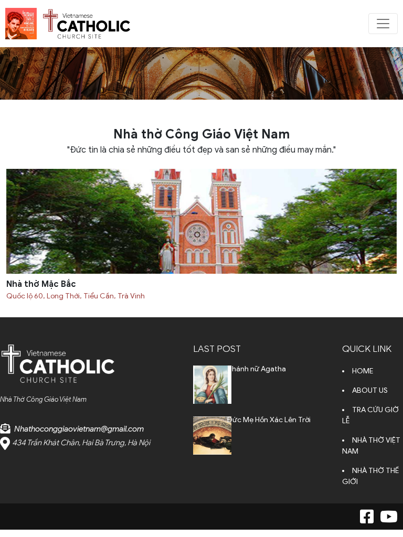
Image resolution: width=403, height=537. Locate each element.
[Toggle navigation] (383, 23)
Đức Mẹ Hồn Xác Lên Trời (269, 419)
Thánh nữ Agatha (256, 368)
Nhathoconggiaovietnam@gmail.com (79, 429)
